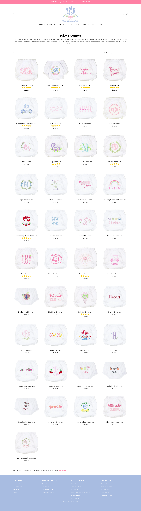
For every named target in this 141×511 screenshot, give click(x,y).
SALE (100, 24)
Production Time (106, 487)
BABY (41, 24)
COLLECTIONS (72, 24)
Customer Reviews (48, 492)
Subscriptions (75, 495)
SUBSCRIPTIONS (88, 24)
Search (15, 492)
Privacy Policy (105, 484)
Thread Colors (76, 487)
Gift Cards (16, 489)
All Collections (17, 487)
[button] (26, 88)
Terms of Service (106, 495)
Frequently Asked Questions (80, 492)
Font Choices (75, 484)
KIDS (61, 24)
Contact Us (45, 487)
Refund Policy (105, 489)
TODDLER (51, 24)
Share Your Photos (48, 489)
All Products (17, 484)
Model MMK (75, 489)
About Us (45, 484)
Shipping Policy (106, 492)
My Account (75, 498)
